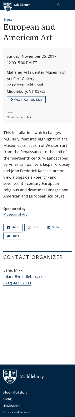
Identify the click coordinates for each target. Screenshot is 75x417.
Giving (7, 399)
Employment (11, 405)
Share (15, 227)
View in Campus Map (27, 99)
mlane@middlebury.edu (24, 276)
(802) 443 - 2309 (17, 282)
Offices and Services (17, 412)
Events (7, 19)
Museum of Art (15, 214)
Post (35, 227)
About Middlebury (15, 392)
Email (15, 236)
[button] (59, 5)
